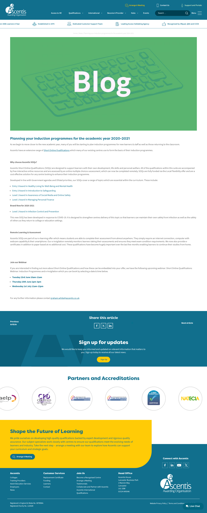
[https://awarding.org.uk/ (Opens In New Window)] (69, 398)
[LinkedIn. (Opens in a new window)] (172, 465)
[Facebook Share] (96, 325)
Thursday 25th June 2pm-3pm (26, 281)
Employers (14, 486)
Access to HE (56, 13)
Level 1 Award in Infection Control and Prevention (35, 211)
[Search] (186, 13)
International (94, 13)
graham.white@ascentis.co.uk (65, 298)
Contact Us (164, 5)
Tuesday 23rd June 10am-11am (27, 277)
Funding (46, 480)
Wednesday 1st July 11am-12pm (28, 286)
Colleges (13, 477)
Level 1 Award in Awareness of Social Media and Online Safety (41, 195)
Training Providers (17, 480)
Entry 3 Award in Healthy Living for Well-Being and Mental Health (42, 186)
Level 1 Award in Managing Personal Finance (33, 199)
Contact (46, 486)
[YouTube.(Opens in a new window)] (179, 465)
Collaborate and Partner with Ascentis (92, 486)
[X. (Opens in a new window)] (186, 465)
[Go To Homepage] (15, 10)
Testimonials (82, 483)
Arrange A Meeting (137, 5)
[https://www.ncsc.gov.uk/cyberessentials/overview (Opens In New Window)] (143, 398)
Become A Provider (115, 13)
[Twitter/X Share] (103, 325)
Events (146, 13)
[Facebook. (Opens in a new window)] (165, 465)
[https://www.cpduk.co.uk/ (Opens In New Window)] (33, 398)
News (81, 33)
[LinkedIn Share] (110, 325)
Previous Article (14, 323)
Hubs (133, 13)
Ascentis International (86, 490)
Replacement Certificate (53, 477)
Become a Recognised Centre (89, 477)
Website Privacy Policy (158, 503)
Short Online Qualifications (57, 150)
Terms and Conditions (177, 503)
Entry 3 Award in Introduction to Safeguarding (34, 190)
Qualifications (75, 13)
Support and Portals (193, 5)
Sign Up (104, 359)
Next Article (187, 323)
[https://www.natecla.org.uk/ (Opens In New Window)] (179, 398)
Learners (47, 483)
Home (75, 33)
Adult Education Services (20, 483)
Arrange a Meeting (84, 480)
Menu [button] (194, 13)
